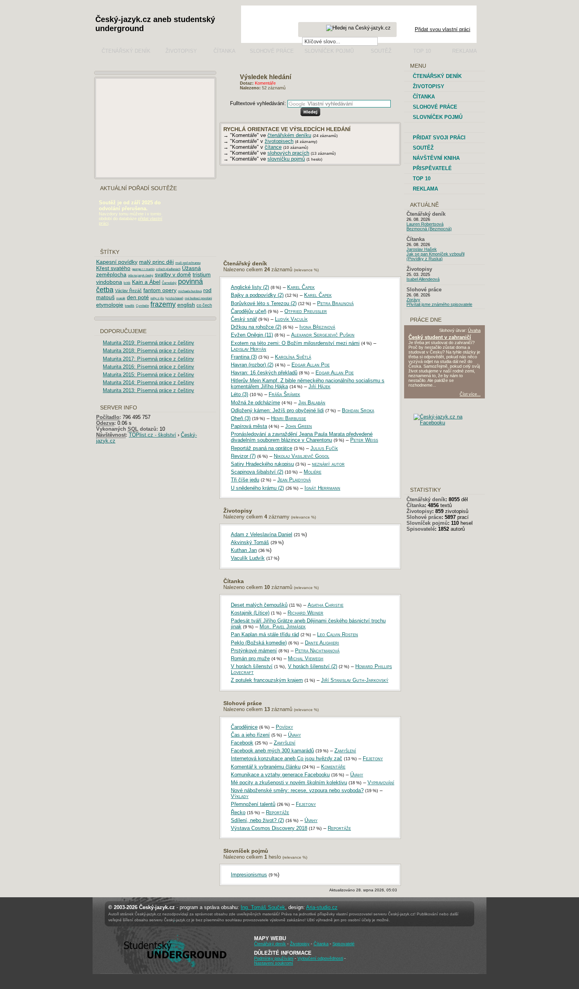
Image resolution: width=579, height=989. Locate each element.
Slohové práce (272, 51)
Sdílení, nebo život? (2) (257, 820)
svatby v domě (173, 274)
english (186, 305)
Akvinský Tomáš (250, 542)
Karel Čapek (301, 287)
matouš (105, 297)
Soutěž (381, 51)
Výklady (240, 796)
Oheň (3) (241, 418)
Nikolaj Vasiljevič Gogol (301, 456)
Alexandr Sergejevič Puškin (322, 335)
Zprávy (413, 299)
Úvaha (474, 330)
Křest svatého (113, 268)
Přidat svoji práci (439, 138)
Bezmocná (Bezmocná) (429, 228)
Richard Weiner (305, 613)
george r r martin (143, 269)
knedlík (129, 305)
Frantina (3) (244, 357)
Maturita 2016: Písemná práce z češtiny (148, 367)
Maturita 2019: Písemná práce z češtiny (148, 343)
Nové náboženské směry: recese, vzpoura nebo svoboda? (297, 790)
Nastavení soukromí (273, 963)
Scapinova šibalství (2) (257, 472)
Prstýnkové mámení (254, 651)
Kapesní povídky (116, 262)
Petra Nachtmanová (317, 651)
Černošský (169, 283)
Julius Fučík (324, 448)
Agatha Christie (325, 605)
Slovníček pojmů (329, 51)
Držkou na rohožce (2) (256, 327)
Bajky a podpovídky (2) (257, 295)
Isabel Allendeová (423, 279)
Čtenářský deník (126, 51)
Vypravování (380, 782)
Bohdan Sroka (358, 410)
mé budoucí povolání (198, 298)
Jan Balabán (311, 403)
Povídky (284, 727)
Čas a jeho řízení (250, 735)
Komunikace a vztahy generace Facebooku (280, 775)
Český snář (244, 319)
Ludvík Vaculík (291, 319)
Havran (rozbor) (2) (252, 365)
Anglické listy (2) (250, 287)
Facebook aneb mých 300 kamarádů (272, 751)
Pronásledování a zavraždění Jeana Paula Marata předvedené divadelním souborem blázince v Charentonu (302, 437)
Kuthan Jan (244, 550)
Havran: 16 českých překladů (264, 373)
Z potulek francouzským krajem (267, 680)
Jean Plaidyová (294, 480)
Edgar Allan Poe (310, 365)
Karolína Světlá (293, 357)
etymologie (109, 305)
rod (207, 290)
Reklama (464, 51)
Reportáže (277, 812)
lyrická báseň (174, 298)
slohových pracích (288, 153)
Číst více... (470, 394)
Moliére (312, 472)
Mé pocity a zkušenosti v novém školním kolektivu (289, 782)
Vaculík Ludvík (248, 558)
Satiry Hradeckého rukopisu (262, 464)
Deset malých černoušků (259, 605)
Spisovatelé (420, 529)
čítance (273, 147)
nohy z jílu (157, 298)
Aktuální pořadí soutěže (138, 188)
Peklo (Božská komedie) (259, 643)
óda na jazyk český (140, 275)
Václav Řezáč (128, 290)
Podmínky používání (273, 958)
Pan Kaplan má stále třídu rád (265, 634)
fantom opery (159, 290)
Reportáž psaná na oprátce (261, 448)
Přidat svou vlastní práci (442, 29)
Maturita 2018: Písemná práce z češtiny (148, 351)
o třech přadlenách (168, 269)
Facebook (242, 743)
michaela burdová (190, 291)
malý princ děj (156, 262)
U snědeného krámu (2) (257, 488)
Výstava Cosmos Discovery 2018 (269, 828)
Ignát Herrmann (322, 488)
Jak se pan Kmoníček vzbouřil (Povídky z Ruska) (435, 256)
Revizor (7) (243, 456)
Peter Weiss (364, 440)
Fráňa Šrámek (284, 394)
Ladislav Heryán (248, 349)
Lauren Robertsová (425, 224)
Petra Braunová (335, 303)
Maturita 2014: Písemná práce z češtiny (148, 382)
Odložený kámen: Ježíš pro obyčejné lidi (277, 410)
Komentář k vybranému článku (266, 767)
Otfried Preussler (305, 311)
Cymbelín (142, 305)
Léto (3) (239, 394)
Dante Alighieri (322, 643)
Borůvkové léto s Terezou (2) (264, 303)
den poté (138, 297)
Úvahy (294, 735)
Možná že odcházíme (255, 403)
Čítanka (224, 51)
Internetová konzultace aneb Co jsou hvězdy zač (286, 758)
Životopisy (181, 51)
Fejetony (373, 758)
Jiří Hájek (319, 386)
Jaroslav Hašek (421, 249)
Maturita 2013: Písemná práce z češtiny (148, 390)
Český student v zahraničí (439, 337)
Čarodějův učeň (248, 311)
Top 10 (422, 51)
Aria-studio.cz (322, 907)
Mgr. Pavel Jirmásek (283, 627)
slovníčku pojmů (286, 159)
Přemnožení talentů (253, 804)
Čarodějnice (244, 727)
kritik (127, 283)
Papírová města (249, 426)
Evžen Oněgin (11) (252, 335)
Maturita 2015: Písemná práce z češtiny (148, 375)
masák (120, 298)
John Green (298, 426)
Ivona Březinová (317, 327)
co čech (204, 305)
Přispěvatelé (432, 168)
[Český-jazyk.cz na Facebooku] (451, 423)
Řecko (238, 812)
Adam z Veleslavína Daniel (261, 534)
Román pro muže (250, 658)
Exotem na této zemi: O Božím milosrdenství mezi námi (295, 343)
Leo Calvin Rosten (337, 634)
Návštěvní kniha (436, 158)
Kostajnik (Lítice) (250, 613)
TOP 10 (422, 179)
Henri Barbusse (288, 418)
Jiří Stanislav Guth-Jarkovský (354, 680)
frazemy (163, 304)
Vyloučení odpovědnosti (320, 958)
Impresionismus (249, 875)
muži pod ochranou (187, 263)
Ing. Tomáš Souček (263, 907)
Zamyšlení (284, 743)
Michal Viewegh (305, 658)
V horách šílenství (252, 666)
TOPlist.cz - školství (152, 435)
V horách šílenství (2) (312, 666)
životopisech (279, 141)
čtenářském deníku (289, 135)
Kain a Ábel (146, 282)
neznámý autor (328, 464)
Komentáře (333, 767)
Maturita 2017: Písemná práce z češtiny (148, 359)
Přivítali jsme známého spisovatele (439, 304)
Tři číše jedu (245, 480)
